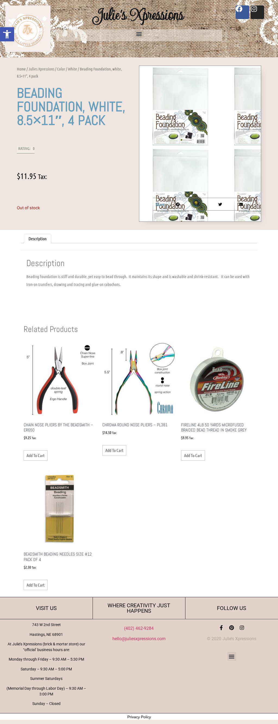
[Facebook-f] (221, 627)
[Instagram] (241, 627)
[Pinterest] (231, 627)
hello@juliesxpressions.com (139, 638)
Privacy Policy (139, 717)
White (72, 68)
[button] (7, 34)
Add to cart (36, 455)
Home (21, 68)
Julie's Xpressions (139, 14)
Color (61, 68)
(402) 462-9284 (139, 628)
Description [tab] (38, 238)
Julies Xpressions (41, 68)
